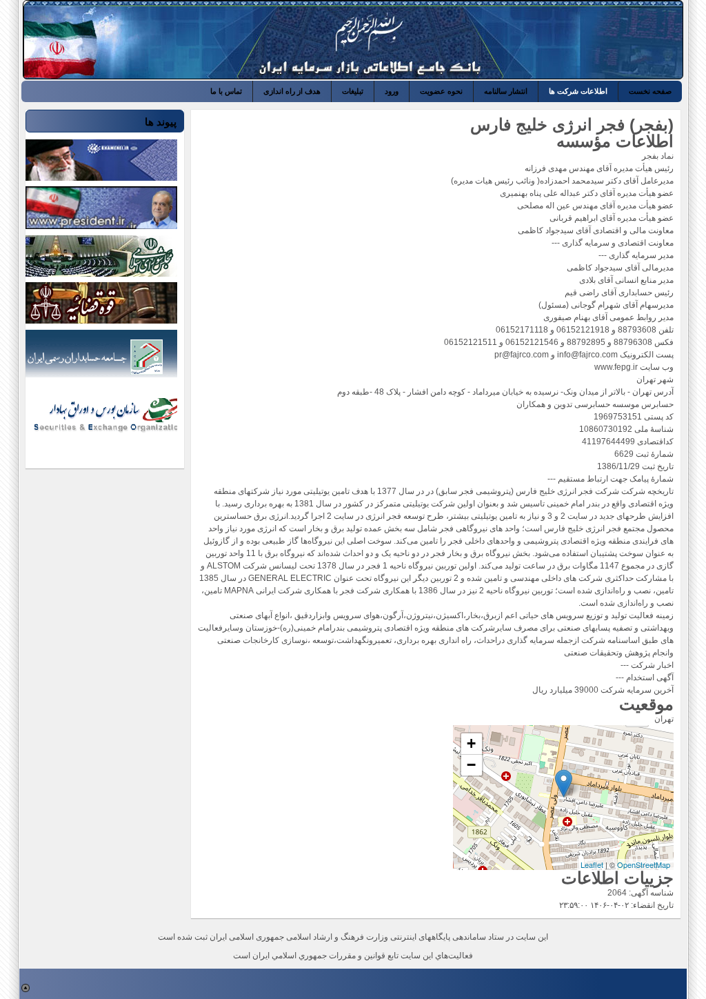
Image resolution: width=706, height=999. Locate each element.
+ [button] (471, 743)
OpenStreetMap (643, 864)
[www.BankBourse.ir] (589, 40)
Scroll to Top (25, 988)
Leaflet (592, 864)
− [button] (471, 764)
